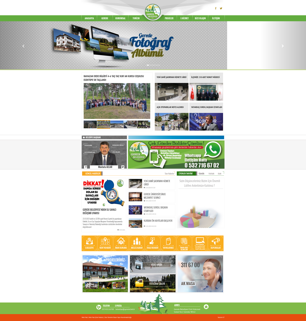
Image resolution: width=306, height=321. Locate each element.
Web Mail (85, 317)
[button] (23, 45)
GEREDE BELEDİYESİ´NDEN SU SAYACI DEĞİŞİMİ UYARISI (99, 211)
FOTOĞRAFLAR (90, 152)
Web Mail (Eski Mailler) (96, 317)
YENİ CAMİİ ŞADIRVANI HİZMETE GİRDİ (171, 77)
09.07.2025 (122, 230)
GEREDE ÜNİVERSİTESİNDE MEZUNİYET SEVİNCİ (155, 195)
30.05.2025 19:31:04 (151, 201)
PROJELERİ (116, 152)
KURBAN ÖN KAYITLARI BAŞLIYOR (158, 220)
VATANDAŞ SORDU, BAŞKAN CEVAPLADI (206, 107)
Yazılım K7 (221, 317)
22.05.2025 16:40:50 (151, 214)
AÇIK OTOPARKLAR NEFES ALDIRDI (170, 107)
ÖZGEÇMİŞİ (88, 145)
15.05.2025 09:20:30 (151, 226)
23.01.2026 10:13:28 (150, 188)
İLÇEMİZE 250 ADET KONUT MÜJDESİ (205, 77)
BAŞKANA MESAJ (118, 145)
